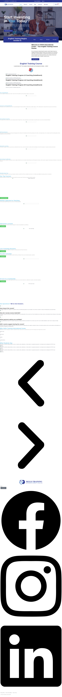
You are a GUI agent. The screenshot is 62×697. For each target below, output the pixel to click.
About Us (25, 4)
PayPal (29, 320)
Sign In (43, 1)
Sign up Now (18, 77)
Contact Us (40, 4)
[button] (31, 383)
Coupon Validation (37, 1)
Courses (30, 4)
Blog (35, 4)
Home (21, 4)
